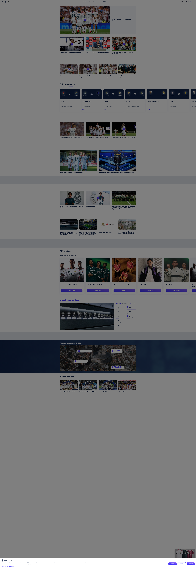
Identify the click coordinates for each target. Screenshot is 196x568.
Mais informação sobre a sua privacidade (8, 566)
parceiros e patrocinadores (9, 563)
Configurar (181, 563)
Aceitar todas (172, 563)
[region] (98, 563)
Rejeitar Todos (191, 563)
